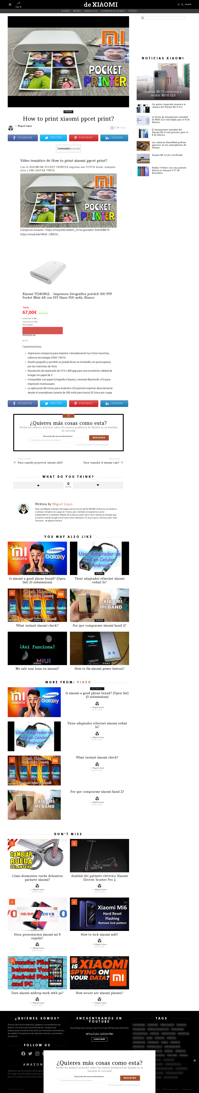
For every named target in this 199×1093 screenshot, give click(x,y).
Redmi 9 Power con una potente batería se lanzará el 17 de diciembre (169, 170)
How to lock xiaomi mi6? (99, 934)
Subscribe (99, 1039)
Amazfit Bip (140, 1025)
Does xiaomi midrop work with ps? (37, 993)
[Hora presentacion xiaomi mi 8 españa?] (37, 914)
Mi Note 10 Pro (155, 1047)
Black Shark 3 (168, 1025)
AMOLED (153, 1025)
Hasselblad (178, 1029)
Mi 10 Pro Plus (169, 1034)
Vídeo (132, 11)
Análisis (91, 11)
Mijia (165, 1042)
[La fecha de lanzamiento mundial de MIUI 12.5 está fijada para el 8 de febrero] (143, 120)
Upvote (38, 485)
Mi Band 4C (140, 1042)
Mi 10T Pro (139, 1038)
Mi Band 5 (154, 1042)
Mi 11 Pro (172, 1038)
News (77, 11)
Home (66, 11)
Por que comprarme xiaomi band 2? (99, 625)
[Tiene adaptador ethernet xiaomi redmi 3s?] (99, 558)
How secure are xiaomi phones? (99, 993)
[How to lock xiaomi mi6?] (99, 914)
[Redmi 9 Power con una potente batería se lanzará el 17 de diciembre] (143, 171)
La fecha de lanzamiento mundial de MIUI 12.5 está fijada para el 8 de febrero (171, 120)
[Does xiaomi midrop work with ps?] (37, 973)
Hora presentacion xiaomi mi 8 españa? (37, 936)
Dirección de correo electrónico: (58, 436)
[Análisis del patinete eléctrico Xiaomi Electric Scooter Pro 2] (99, 855)
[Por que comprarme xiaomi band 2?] (99, 605)
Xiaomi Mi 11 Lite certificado (167, 155)
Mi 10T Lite (184, 1034)
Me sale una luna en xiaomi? (37, 669)
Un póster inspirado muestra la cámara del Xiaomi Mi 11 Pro (169, 105)
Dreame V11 (140, 1029)
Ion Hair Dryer (141, 1034)
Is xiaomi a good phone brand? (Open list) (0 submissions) (37, 580)
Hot (12, 593)
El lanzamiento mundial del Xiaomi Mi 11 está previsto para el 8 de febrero (170, 132)
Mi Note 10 (139, 1047)
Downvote (98, 485)
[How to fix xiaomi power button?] (99, 648)
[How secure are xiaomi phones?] (99, 973)
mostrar (75, 148)
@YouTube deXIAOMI (99, 1034)
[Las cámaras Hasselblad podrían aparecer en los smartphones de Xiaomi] (143, 146)
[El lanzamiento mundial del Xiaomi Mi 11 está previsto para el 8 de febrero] (143, 133)
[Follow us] (178, 4)
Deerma (182, 1025)
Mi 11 (150, 1038)
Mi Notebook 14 (173, 1047)
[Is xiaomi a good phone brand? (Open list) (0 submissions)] (37, 558)
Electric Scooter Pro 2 (159, 1029)
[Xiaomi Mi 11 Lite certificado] (143, 159)
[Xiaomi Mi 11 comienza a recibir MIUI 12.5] (163, 81)
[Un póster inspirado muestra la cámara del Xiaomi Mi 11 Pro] (143, 108)
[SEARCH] (182, 4)
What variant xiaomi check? (37, 625)
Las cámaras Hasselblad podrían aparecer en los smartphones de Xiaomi (169, 145)
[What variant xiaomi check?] (37, 605)
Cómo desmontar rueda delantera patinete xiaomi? (37, 878)
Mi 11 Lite (160, 1038)
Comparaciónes (113, 11)
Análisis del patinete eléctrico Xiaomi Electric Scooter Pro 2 (99, 878)
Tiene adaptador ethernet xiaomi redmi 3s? (99, 580)
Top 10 (18, 7)
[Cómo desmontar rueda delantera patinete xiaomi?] (37, 855)
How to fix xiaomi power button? (99, 669)
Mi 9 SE (155, 1034)
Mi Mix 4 (175, 1042)
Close (194, 1060)
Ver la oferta (42, 330)
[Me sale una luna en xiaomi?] (37, 648)
